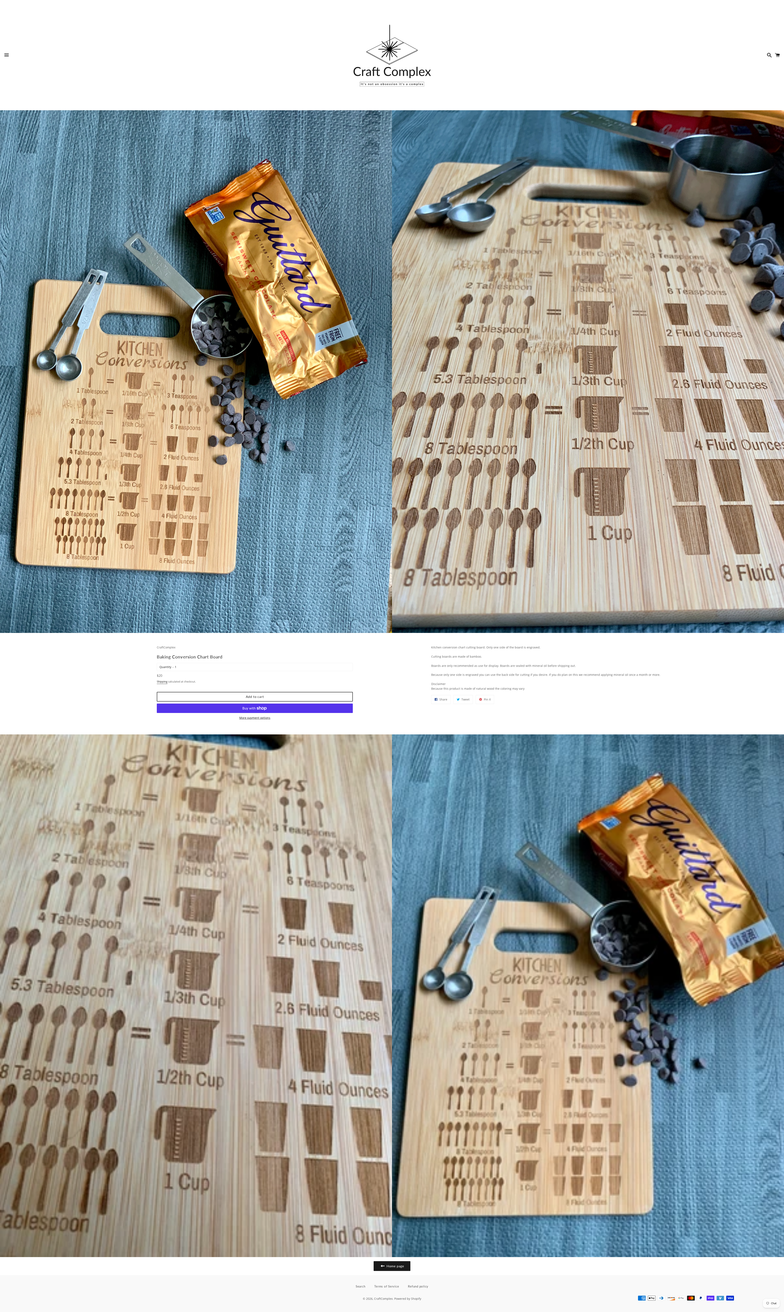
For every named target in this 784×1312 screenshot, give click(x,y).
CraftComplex (383, 1299)
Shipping (162, 681)
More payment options (254, 718)
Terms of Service (386, 1286)
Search (360, 1286)
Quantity (165, 667)
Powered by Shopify (407, 1299)
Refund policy (418, 1286)
